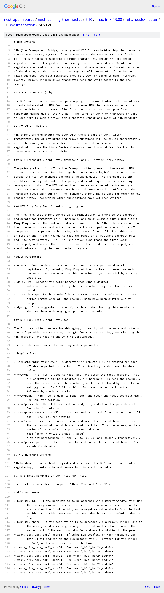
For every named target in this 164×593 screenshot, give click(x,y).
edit (97, 34)
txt (147, 586)
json (157, 586)
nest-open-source (19, 19)
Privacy (35, 587)
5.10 (88, 19)
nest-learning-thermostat (60, 19)
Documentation (21, 25)
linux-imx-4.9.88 (109, 19)
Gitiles (24, 587)
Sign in (156, 6)
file (86, 34)
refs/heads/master (141, 19)
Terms (46, 587)
